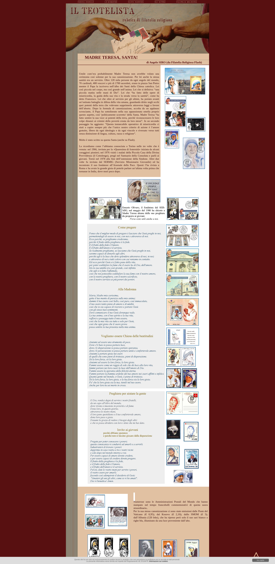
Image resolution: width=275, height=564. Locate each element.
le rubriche (111, 1)
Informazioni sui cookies (158, 561)
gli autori (160, 1)
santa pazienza (136, 1)
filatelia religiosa (186, 1)
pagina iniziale (86, 1)
